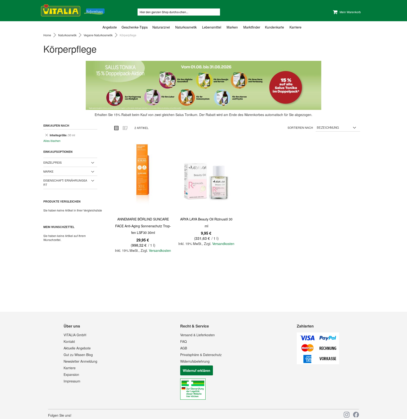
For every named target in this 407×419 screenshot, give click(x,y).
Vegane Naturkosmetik (98, 35)
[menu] (203, 27)
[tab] (203, 27)
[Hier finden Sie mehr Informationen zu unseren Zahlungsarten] (318, 363)
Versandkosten (160, 250)
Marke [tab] (48, 171)
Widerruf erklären (196, 370)
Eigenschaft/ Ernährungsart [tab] (65, 182)
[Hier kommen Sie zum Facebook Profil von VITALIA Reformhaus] (356, 415)
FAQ (183, 341)
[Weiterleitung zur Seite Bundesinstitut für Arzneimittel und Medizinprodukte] (193, 398)
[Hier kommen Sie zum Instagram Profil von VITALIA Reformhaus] (347, 415)
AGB (183, 348)
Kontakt (69, 341)
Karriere (70, 367)
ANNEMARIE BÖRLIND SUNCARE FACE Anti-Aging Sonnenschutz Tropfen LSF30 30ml (143, 226)
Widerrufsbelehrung (195, 361)
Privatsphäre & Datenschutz (201, 354)
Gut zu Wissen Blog (78, 354)
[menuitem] (110, 27)
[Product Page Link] (143, 179)
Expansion (71, 374)
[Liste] (125, 128)
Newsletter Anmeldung (80, 361)
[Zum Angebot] (203, 85)
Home (47, 35)
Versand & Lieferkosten (197, 334)
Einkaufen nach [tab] (56, 125)
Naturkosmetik (67, 35)
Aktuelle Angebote (77, 348)
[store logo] (73, 9)
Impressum (72, 381)
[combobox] (179, 12)
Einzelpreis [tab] (52, 162)
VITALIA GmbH (75, 334)
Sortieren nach (300, 127)
